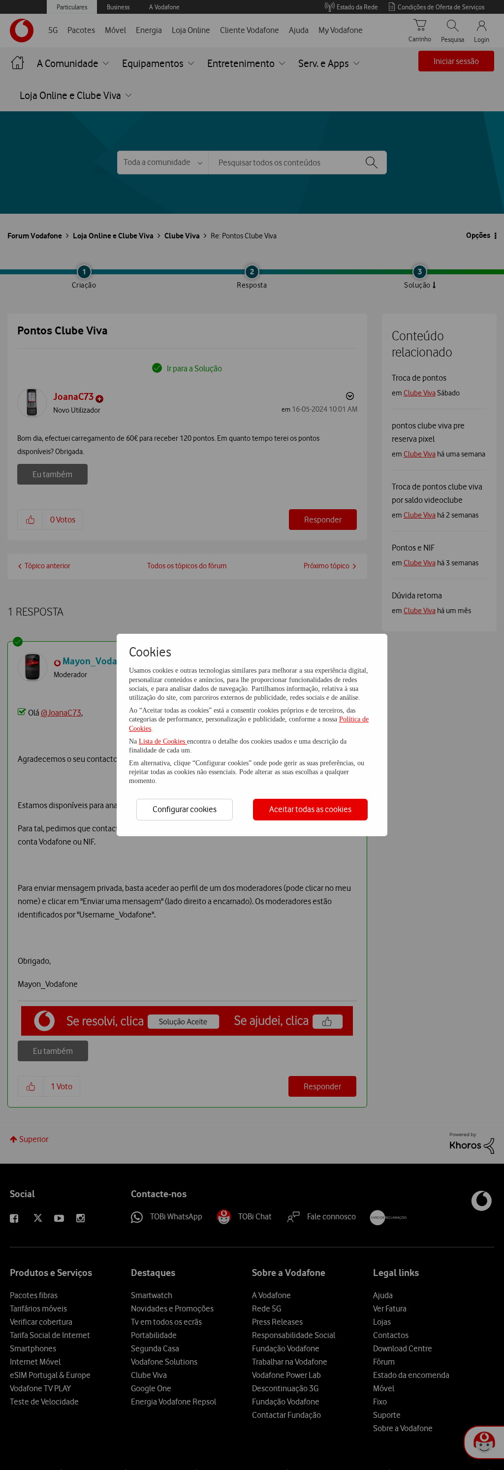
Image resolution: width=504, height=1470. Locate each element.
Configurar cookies (185, 809)
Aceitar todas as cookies (310, 809)
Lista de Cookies (163, 741)
